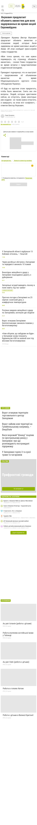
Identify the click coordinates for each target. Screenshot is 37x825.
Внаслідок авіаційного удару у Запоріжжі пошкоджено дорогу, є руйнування (16, 274)
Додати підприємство (18, 532)
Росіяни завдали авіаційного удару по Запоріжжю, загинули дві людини (18, 311)
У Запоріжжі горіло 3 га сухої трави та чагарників (16, 453)
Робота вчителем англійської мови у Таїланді (18, 634)
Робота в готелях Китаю (13, 688)
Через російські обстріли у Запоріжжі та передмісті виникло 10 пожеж (18, 263)
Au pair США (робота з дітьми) (16, 662)
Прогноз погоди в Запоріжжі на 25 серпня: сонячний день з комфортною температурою (17, 299)
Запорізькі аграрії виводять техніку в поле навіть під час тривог (18, 286)
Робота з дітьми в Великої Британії (18, 715)
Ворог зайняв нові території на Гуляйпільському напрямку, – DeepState (17, 426)
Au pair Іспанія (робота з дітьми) (17, 623)
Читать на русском (6, 33)
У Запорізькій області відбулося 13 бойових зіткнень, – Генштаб (17, 252)
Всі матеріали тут (18, 489)
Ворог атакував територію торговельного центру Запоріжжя (15, 415)
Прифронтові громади (17, 475)
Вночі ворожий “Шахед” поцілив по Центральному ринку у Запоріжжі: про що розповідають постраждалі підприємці (18, 441)
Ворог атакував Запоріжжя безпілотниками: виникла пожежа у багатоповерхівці (17, 323)
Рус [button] (34, 6)
